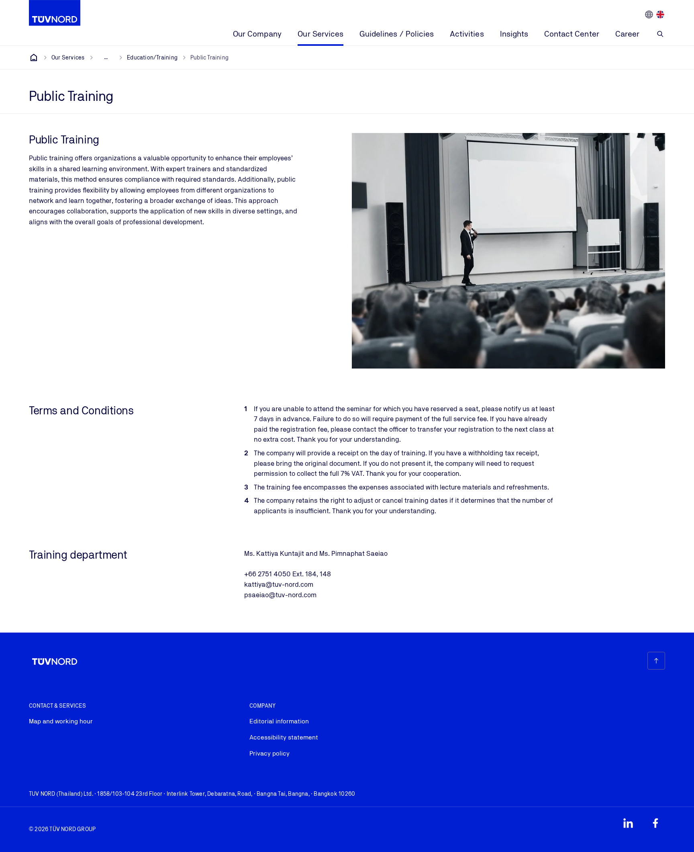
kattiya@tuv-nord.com (278, 584)
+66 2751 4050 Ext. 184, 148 (287, 574)
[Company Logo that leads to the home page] (54, 13)
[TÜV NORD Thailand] (34, 57)
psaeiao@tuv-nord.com (280, 595)
